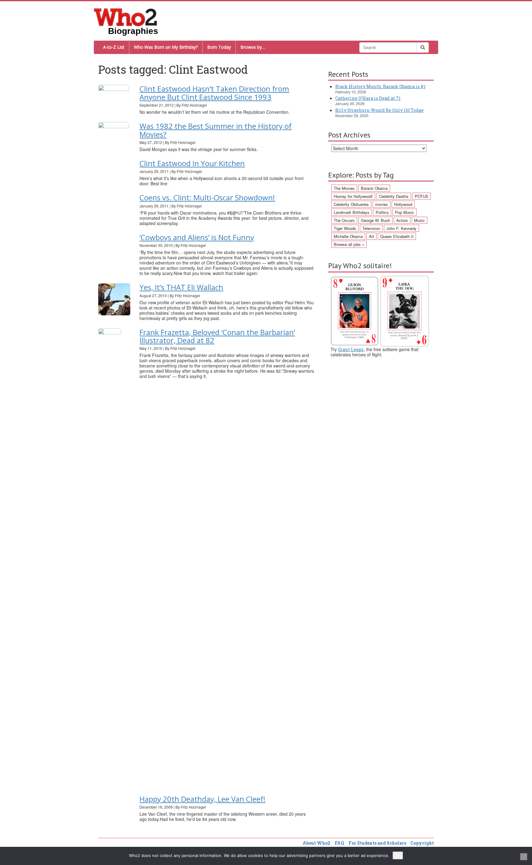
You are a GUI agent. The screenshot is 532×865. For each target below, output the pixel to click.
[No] (523, 856)
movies (381, 204)
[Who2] (126, 17)
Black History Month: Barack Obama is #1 (380, 86)
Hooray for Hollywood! (353, 196)
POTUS (421, 196)
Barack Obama (374, 188)
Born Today (219, 47)
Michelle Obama (348, 236)
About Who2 (316, 843)
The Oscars (344, 220)
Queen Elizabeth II (396, 236)
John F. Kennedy (401, 228)
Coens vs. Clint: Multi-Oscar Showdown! (207, 197)
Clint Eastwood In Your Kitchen (192, 163)
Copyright (422, 843)
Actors (402, 220)
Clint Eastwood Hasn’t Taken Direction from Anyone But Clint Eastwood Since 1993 (214, 93)
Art (371, 236)
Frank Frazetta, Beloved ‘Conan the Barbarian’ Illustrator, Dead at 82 (217, 336)
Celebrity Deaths (394, 196)
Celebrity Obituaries (351, 204)
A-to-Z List (113, 47)
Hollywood (403, 204)
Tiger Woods (345, 228)
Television (371, 228)
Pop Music (404, 212)
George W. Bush (375, 220)
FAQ (339, 843)
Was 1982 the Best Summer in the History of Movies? (215, 130)
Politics (382, 212)
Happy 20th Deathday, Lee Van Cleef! (202, 799)
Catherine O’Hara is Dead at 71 (368, 98)
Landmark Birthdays (351, 212)
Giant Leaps (351, 349)
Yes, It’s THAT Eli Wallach (181, 287)
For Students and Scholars (377, 843)
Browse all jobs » (349, 244)
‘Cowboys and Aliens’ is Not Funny (196, 237)
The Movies (344, 188)
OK (398, 855)
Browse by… (252, 47)
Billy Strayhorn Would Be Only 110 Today (379, 110)
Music (419, 220)
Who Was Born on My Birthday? (166, 47)
